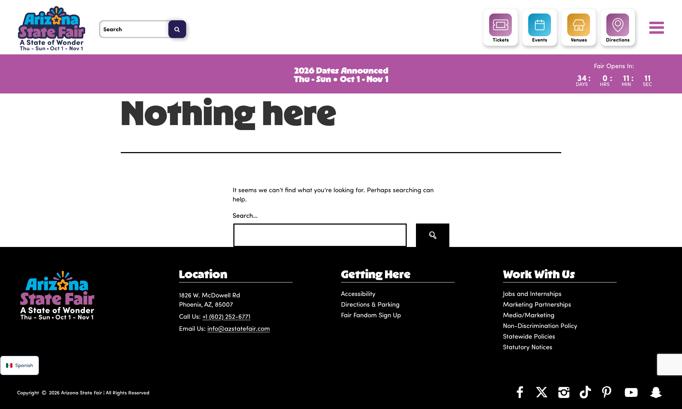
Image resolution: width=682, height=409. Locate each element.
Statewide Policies (529, 336)
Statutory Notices (527, 347)
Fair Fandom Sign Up (371, 315)
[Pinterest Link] (607, 392)
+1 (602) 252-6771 (226, 316)
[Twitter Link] (541, 392)
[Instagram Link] (564, 392)
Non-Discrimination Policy (540, 325)
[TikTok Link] (585, 392)
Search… (245, 215)
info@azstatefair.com (238, 328)
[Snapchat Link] (656, 392)
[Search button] (432, 235)
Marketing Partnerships (537, 304)
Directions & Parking (370, 304)
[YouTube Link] (631, 392)
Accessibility (358, 293)
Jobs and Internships (532, 293)
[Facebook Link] (520, 392)
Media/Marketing (528, 315)
